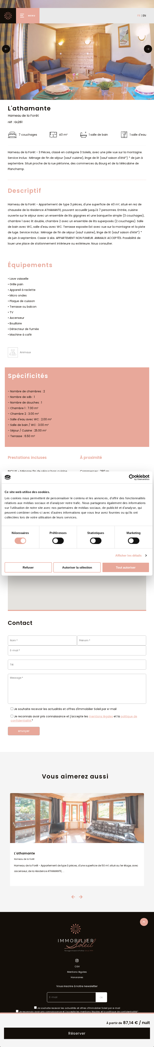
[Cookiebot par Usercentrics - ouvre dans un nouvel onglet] (131, 477)
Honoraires (77, 977)
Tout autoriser (126, 567)
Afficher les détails (128, 555)
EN (144, 16)
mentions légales (101, 716)
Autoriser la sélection (77, 567)
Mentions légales (77, 971)
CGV (77, 966)
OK (101, 997)
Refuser (28, 567)
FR (138, 16)
